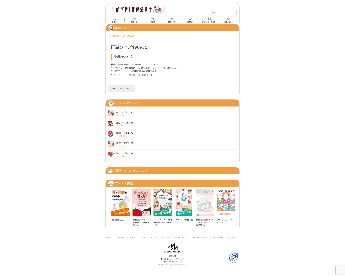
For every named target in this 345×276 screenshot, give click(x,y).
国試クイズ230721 (124, 153)
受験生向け (172, 22)
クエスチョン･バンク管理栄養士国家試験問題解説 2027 (162, 222)
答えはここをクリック (122, 88)
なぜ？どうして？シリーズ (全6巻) (225, 221)
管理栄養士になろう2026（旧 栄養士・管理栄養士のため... (141, 222)
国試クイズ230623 (124, 122)
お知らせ (115, 22)
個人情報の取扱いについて (200, 238)
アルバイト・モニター (209, 22)
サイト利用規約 (218, 238)
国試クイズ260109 (124, 143)
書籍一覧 (134, 22)
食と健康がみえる (117, 220)
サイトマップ (166, 238)
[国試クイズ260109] (111, 147)
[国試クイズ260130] (111, 117)
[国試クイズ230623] (111, 127)
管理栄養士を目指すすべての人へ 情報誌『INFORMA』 (204, 222)
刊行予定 (153, 238)
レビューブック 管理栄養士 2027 (184, 221)
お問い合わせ (228, 22)
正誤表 (152, 22)
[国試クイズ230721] (111, 158)
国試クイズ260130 (124, 112)
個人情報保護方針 (180, 238)
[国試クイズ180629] (111, 137)
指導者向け (191, 22)
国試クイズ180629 (124, 133)
